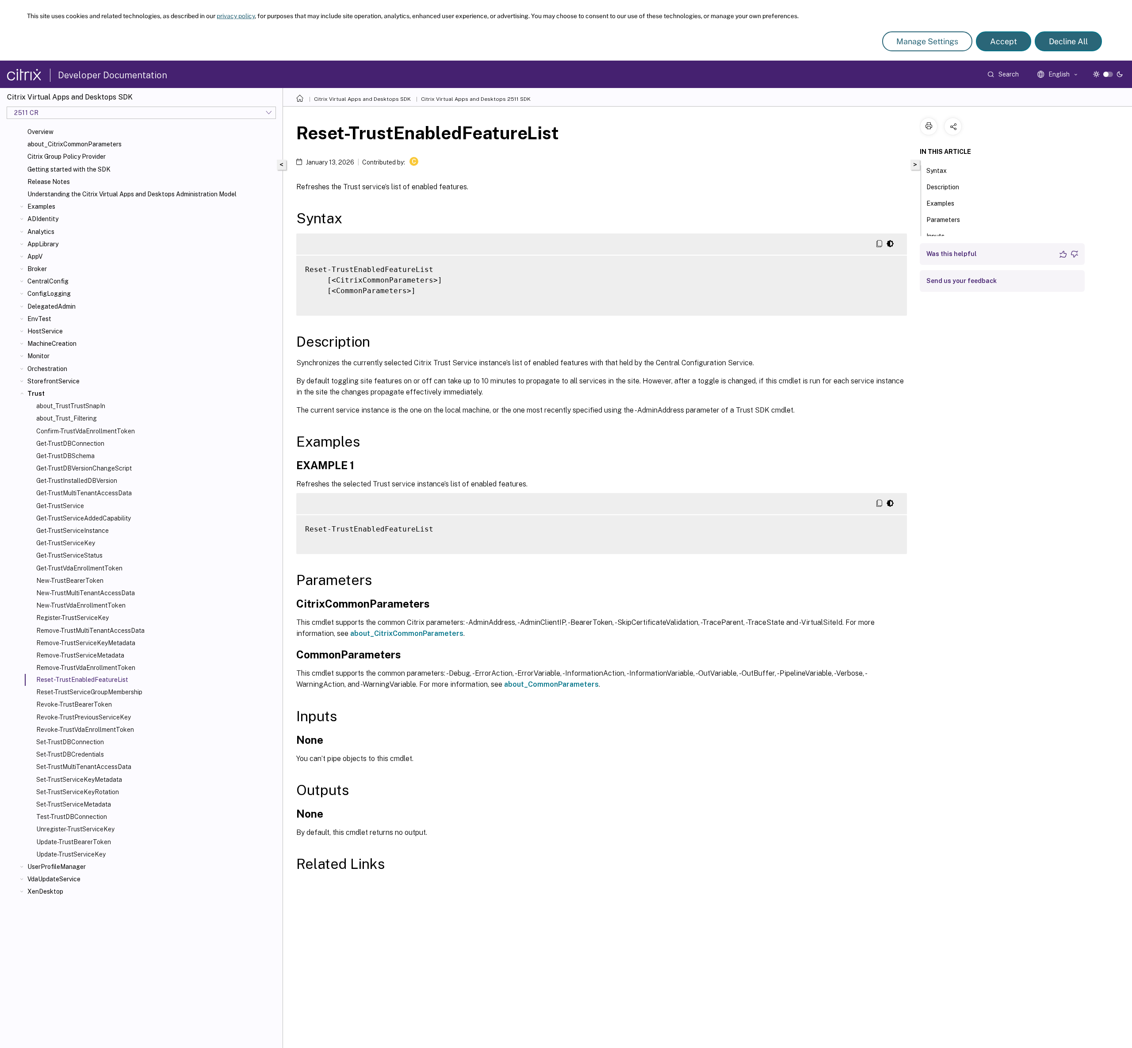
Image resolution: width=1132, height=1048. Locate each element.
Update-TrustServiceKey (71, 854)
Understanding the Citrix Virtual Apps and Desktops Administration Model (132, 194)
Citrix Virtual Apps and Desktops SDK (362, 99)
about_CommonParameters (551, 684)
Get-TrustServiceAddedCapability (83, 518)
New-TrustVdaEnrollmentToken (81, 605)
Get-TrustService (60, 505)
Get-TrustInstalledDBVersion (76, 480)
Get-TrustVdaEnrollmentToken (79, 568)
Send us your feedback (961, 280)
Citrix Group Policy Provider (66, 156)
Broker (37, 268)
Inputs (935, 236)
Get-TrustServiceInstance (72, 530)
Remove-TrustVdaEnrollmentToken (85, 667)
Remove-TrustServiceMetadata (80, 655)
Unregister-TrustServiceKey (75, 829)
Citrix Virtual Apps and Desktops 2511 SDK (476, 99)
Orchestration (47, 368)
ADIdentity (42, 218)
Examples (41, 206)
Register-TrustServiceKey (72, 617)
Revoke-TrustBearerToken (74, 704)
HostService (45, 331)
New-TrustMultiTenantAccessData (85, 593)
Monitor (38, 356)
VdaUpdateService (53, 879)
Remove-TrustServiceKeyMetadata (85, 642)
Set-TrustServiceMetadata (73, 804)
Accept (1003, 41)
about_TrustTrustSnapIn (70, 405)
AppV (34, 256)
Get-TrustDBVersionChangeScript (84, 468)
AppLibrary (42, 244)
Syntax (936, 170)
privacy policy (236, 15)
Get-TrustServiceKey (65, 543)
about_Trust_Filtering (66, 418)
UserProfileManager (56, 866)
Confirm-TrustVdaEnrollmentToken (85, 431)
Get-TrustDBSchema (65, 455)
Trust (36, 393)
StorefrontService (53, 381)
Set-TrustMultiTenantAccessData (83, 766)
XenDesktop (45, 891)
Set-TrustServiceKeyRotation (77, 792)
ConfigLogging (49, 293)
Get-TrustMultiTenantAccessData (84, 493)
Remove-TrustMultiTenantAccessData (90, 630)
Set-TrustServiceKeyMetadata (79, 779)
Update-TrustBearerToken (73, 841)
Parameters (943, 219)
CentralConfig (48, 281)
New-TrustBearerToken (69, 580)
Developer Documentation (112, 75)
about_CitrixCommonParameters (74, 144)
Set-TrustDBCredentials (70, 754)
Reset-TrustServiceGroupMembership (89, 692)
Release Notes (48, 181)
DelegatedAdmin (51, 306)
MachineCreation (51, 343)
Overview (40, 131)
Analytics (40, 231)
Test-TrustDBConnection (71, 816)
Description (942, 187)
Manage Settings (927, 41)
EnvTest (39, 318)
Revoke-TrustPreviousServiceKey (83, 717)
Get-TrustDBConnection (70, 443)
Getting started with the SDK (69, 169)
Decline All (1068, 41)
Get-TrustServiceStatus (69, 555)
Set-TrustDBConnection (70, 742)
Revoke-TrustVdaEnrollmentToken (85, 729)
